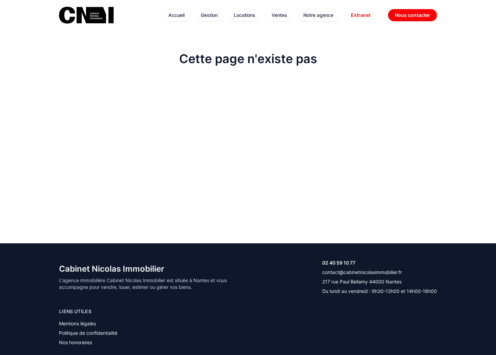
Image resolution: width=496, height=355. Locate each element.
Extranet (360, 15)
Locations (244, 15)
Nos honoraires (75, 342)
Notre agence (318, 15)
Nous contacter (412, 15)
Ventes (279, 15)
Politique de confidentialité (88, 333)
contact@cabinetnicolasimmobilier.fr (362, 272)
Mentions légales (77, 323)
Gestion (209, 15)
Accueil (176, 15)
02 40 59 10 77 (338, 263)
